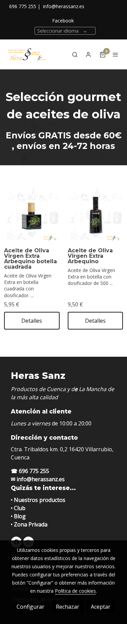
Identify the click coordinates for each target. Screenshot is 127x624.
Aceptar (100, 606)
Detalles (31, 320)
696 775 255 (22, 6)
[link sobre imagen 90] (95, 215)
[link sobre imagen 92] (32, 215)
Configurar (30, 606)
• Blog (18, 516)
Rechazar (67, 606)
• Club (18, 508)
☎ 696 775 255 (30, 471)
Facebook (63, 20)
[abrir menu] (115, 54)
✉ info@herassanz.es (38, 479)
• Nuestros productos (38, 500)
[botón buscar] (75, 54)
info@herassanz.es (63, 6)
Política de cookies (75, 591)
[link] (27, 54)
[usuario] (88, 54)
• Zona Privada (29, 524)
